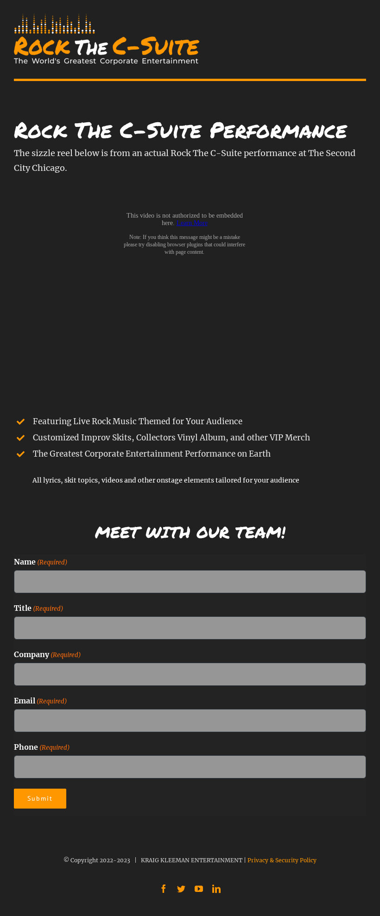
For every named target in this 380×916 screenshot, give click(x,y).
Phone (42, 747)
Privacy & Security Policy (282, 860)
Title (38, 608)
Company (47, 654)
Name (41, 561)
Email (40, 700)
